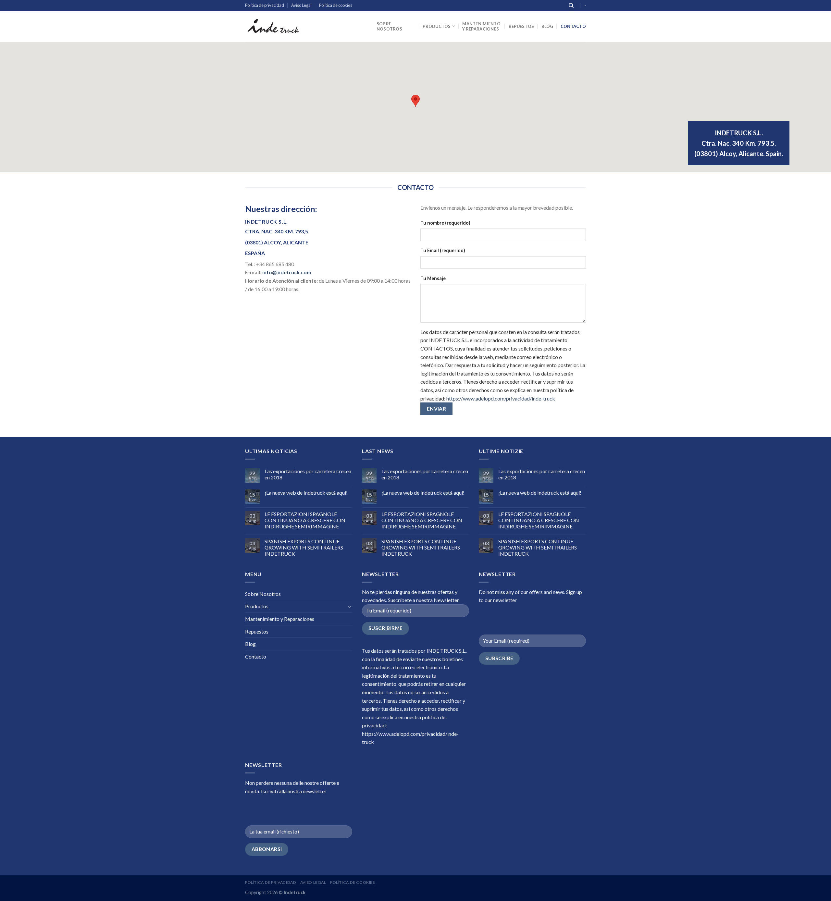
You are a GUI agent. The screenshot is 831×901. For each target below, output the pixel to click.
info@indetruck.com (286, 272)
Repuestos (521, 26)
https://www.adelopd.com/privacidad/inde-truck (500, 398)
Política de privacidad (264, 5)
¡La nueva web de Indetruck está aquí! (306, 492)
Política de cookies (335, 5)
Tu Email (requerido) (442, 250)
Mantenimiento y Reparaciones (481, 26)
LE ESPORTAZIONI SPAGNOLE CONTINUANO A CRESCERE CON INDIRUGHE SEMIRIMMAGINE (305, 520)
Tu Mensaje (433, 278)
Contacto (573, 26)
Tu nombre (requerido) (445, 223)
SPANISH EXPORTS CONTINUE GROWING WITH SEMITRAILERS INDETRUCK (304, 547)
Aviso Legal (301, 5)
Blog (547, 26)
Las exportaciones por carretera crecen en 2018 (308, 474)
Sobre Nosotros (389, 26)
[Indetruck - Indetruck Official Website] (273, 26)
